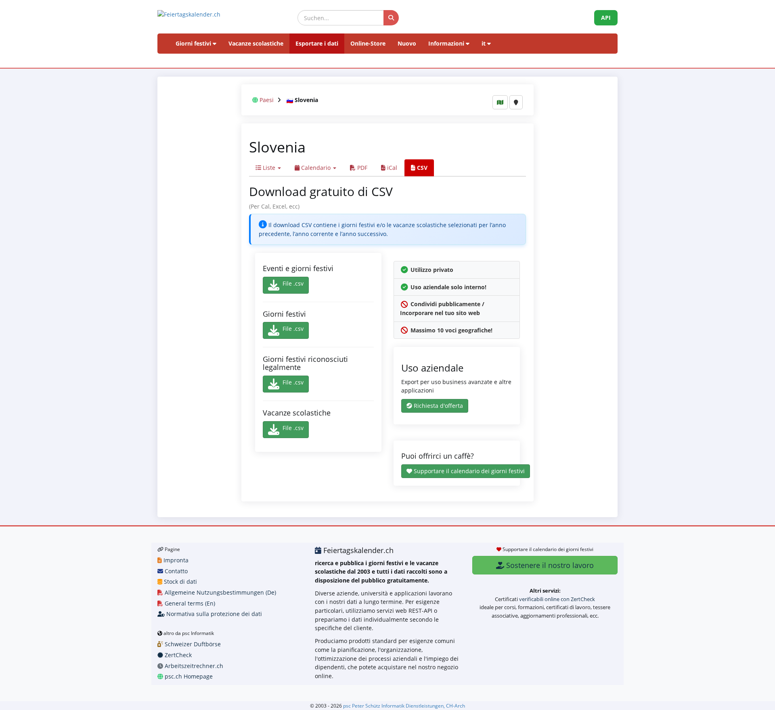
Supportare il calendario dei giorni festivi (468, 471)
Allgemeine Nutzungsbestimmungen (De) (219, 592)
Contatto (175, 571)
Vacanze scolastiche (255, 43)
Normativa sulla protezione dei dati (213, 614)
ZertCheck (177, 655)
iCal (391, 167)
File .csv (293, 283)
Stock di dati (179, 581)
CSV (421, 167)
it (484, 43)
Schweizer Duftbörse (192, 644)
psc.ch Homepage (188, 676)
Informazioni (447, 43)
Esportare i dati (316, 43)
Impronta (175, 560)
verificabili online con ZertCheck (557, 599)
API (606, 17)
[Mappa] (500, 102)
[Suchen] (391, 17)
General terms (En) (189, 603)
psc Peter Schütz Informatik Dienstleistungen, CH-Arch (404, 705)
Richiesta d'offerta (437, 405)
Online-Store (367, 43)
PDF (361, 167)
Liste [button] (269, 167)
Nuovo (407, 43)
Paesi (267, 100)
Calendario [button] (316, 167)
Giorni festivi (194, 43)
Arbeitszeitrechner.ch (193, 666)
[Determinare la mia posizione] (516, 102)
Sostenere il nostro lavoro (549, 565)
